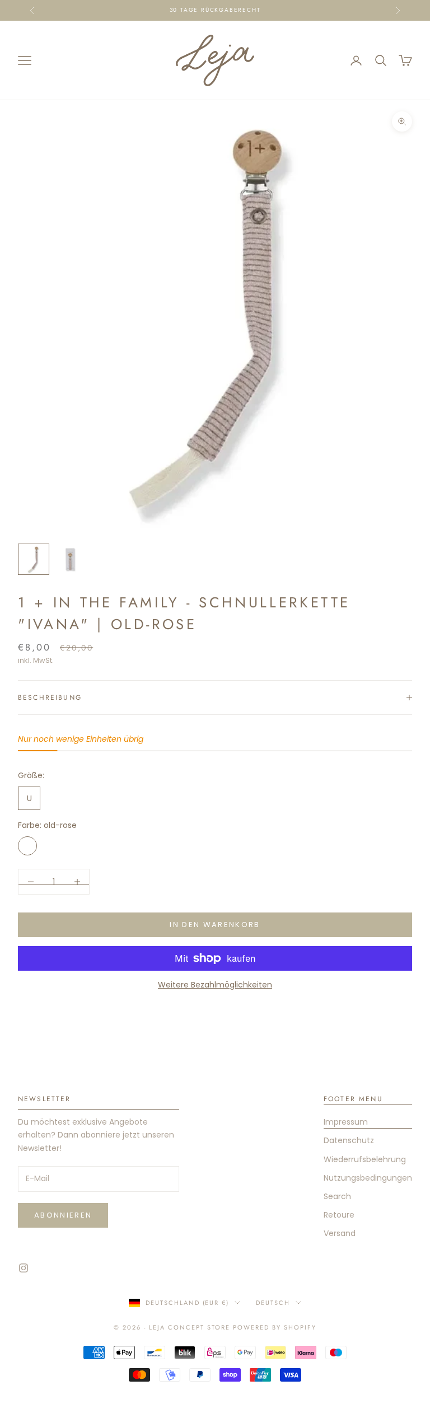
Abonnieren (63, 1215)
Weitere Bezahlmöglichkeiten (215, 984)
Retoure (339, 1214)
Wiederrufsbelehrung (365, 1159)
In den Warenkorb (215, 924)
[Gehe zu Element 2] (69, 559)
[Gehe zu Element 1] (33, 559)
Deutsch (273, 1302)
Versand (340, 1233)
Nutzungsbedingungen (368, 1177)
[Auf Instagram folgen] (23, 1268)
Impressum (346, 1121)
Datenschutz (349, 1140)
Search (337, 1196)
